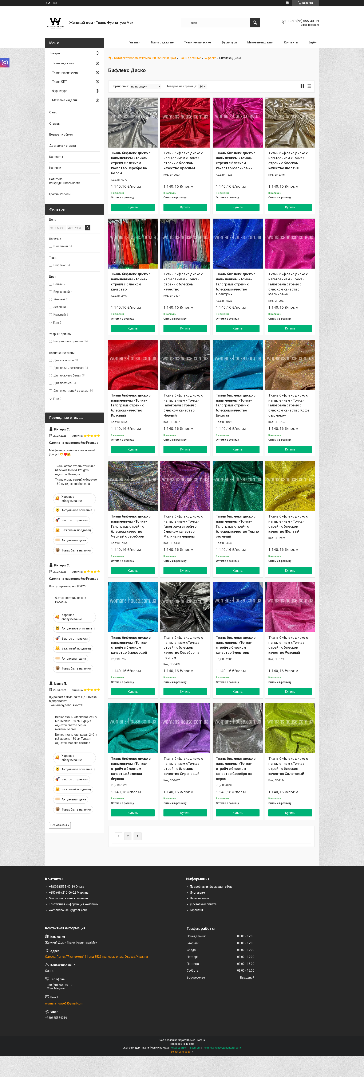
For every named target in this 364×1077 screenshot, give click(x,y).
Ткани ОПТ (59, 81)
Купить (133, 207)
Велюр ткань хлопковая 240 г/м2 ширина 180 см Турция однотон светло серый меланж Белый (76, 723)
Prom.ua (201, 1040)
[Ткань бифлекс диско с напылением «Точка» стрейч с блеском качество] (133, 244)
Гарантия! (196, 910)
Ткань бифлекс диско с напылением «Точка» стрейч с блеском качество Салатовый (288, 766)
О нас (53, 112)
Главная (134, 42)
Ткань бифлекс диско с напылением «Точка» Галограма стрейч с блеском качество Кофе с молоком (288, 405)
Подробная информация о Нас (211, 886)
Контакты (291, 42)
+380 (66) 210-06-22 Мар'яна (68, 892)
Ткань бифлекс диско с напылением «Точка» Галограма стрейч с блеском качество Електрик (236, 284)
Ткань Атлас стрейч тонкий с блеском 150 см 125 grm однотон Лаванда (75, 470)
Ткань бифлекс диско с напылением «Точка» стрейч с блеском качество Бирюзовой (131, 645)
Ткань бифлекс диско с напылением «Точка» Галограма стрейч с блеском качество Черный (183, 405)
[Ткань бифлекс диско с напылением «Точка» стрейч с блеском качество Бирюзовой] (133, 607)
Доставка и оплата (62, 145)
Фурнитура (229, 42)
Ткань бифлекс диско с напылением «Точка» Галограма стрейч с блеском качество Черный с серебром (131, 526)
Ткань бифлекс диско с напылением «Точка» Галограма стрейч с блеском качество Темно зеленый (237, 526)
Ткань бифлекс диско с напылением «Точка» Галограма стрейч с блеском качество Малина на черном (183, 526)
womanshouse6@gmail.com (68, 910)
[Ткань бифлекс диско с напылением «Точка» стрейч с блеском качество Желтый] (290, 123)
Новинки (55, 167)
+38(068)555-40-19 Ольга (66, 886)
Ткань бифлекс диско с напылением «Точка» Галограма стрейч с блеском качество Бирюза (236, 405)
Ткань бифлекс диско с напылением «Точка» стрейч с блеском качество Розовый (288, 645)
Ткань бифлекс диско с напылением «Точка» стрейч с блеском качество (131, 281)
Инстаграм (197, 892)
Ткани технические (197, 42)
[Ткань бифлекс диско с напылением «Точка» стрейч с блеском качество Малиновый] (238, 123)
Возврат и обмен (61, 134)
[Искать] (255, 22)
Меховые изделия (260, 42)
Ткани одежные (162, 42)
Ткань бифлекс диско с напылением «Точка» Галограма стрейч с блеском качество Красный (131, 405)
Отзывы (54, 123)
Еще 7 (57, 322)
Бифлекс (210, 58)
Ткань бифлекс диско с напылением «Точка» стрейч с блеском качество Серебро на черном (183, 647)
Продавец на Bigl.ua (182, 1043)
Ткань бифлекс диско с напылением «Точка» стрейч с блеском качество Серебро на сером (236, 768)
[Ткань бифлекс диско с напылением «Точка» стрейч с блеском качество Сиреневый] (185, 728)
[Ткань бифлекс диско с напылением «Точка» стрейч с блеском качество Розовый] (290, 607)
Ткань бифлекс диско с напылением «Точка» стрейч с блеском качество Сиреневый (183, 766)
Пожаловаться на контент (185, 1047)
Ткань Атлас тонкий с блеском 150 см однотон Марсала (76, 481)
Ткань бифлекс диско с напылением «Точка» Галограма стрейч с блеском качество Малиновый (288, 284)
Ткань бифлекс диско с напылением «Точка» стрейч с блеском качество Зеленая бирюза (131, 768)
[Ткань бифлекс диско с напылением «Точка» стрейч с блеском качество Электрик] (238, 607)
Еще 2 (57, 399)
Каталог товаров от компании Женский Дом (145, 58)
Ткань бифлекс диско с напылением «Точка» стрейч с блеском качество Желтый (288, 160)
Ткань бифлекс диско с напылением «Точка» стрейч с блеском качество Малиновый (236, 160)
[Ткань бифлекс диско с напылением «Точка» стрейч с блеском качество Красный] (185, 123)
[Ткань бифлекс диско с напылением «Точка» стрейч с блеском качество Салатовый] (290, 728)
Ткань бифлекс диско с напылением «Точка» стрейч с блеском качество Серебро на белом (131, 163)
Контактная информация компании (73, 904)
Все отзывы (59, 825)
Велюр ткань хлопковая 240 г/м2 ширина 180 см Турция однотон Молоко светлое (76, 739)
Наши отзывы (199, 898)
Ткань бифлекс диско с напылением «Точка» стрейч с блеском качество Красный (183, 160)
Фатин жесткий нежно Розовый (70, 600)
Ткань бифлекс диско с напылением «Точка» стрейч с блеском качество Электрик (236, 645)
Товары (54, 53)
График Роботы (60, 194)
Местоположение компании (68, 898)
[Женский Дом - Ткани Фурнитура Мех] (55, 22)
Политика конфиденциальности (64, 181)
